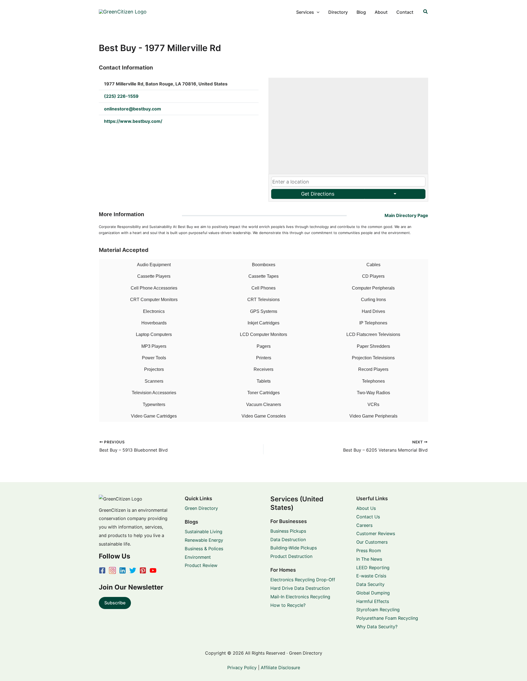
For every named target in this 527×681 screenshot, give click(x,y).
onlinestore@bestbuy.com (132, 109)
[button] (316, 12)
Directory (338, 12)
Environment (198, 557)
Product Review (201, 565)
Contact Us (368, 516)
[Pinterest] (142, 570)
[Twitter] (132, 570)
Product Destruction (291, 556)
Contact (404, 12)
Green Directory (201, 508)
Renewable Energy (204, 540)
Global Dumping (373, 593)
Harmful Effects (372, 601)
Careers (364, 525)
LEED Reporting (372, 567)
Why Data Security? (376, 626)
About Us (366, 508)
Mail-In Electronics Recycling (300, 596)
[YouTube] (153, 570)
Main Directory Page (406, 215)
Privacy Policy (242, 667)
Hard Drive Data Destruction (300, 588)
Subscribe (114, 602)
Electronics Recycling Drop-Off (302, 579)
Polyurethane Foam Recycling (387, 618)
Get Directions (317, 194)
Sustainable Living (203, 531)
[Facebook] (102, 570)
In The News (369, 559)
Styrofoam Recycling (378, 609)
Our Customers (372, 542)
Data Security (370, 584)
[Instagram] (112, 570)
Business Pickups (288, 531)
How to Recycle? (287, 605)
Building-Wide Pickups (293, 548)
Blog (361, 12)
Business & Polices (204, 548)
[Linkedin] (122, 570)
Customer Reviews (375, 533)
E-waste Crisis (371, 576)
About (381, 12)
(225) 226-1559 (121, 96)
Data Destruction (288, 539)
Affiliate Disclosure (280, 667)
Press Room (368, 550)
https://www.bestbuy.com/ (133, 121)
